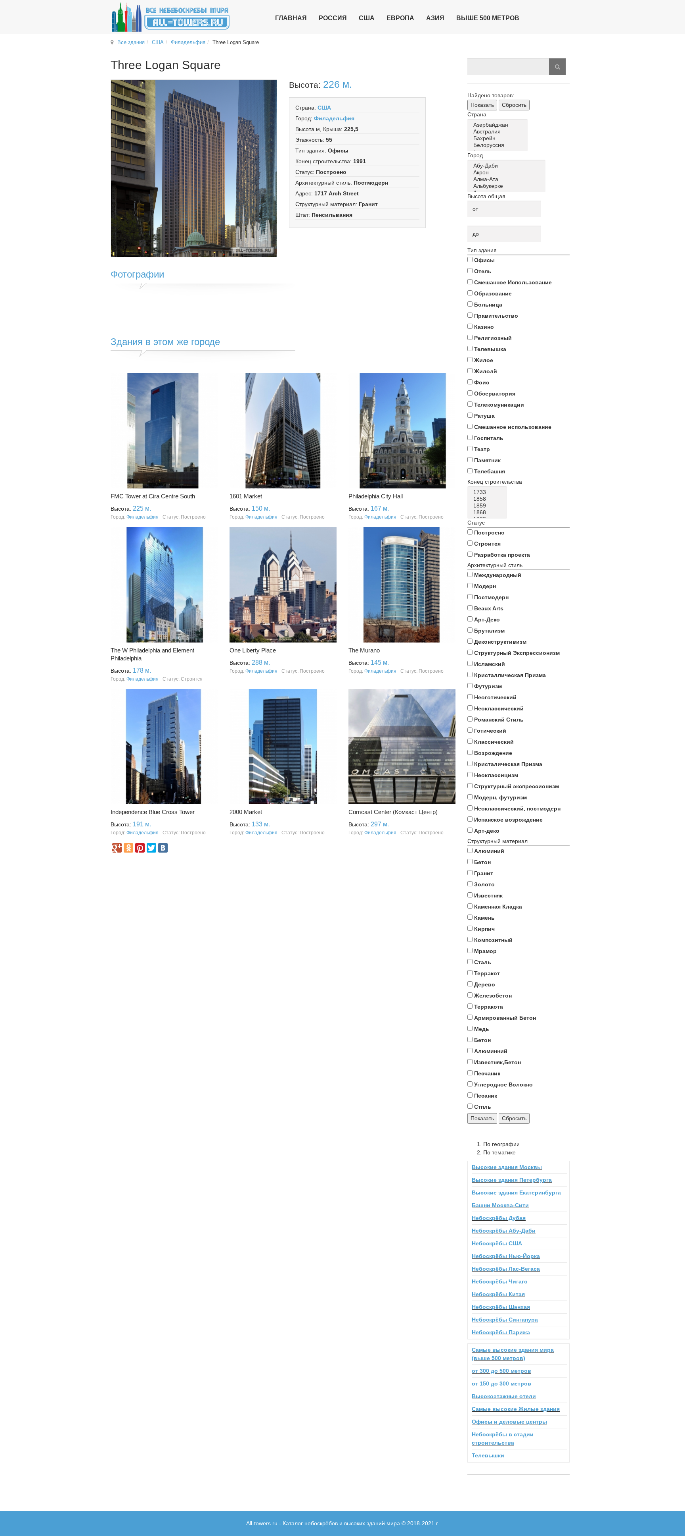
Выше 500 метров (487, 18)
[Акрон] (508, 172)
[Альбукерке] (508, 186)
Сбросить (514, 105)
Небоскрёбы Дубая (499, 1218)
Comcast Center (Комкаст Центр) (393, 812)
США (158, 42)
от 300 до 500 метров (501, 1371)
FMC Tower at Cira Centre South (153, 496)
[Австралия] (499, 131)
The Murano (364, 650)
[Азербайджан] (499, 125)
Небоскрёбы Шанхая (501, 1307)
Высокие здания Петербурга (512, 1180)
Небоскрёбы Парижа (501, 1332)
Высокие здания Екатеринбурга (516, 1192)
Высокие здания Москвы (507, 1167)
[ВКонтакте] (163, 848)
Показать (482, 105)
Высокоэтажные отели (504, 1396)
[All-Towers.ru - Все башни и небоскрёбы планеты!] (170, 17)
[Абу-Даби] (508, 165)
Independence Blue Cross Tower (153, 812)
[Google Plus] (117, 848)
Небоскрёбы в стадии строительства (503, 1438)
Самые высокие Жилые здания (516, 1409)
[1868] (489, 512)
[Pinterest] (140, 848)
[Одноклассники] (128, 848)
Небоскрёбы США (497, 1243)
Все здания (131, 42)
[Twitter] (151, 848)
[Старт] (557, 66)
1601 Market (246, 496)
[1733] (489, 492)
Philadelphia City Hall (375, 496)
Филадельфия (188, 42)
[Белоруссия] (499, 145)
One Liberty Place (253, 650)
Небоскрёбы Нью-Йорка (506, 1256)
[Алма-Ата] (508, 179)
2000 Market (246, 812)
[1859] (489, 505)
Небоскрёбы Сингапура (505, 1319)
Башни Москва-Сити (500, 1205)
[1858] (489, 499)
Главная (291, 18)
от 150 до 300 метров (501, 1383)
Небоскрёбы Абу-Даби (504, 1230)
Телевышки (488, 1455)
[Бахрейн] (499, 138)
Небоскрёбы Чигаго (500, 1281)
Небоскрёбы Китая (498, 1294)
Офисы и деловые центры (509, 1421)
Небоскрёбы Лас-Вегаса (506, 1269)
